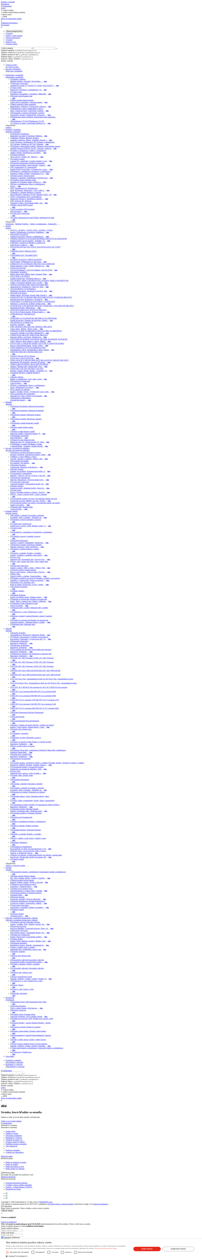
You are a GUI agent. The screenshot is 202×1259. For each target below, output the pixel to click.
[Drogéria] (14, 465)
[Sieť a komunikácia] (18, 197)
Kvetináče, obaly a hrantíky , (21, 517)
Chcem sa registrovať (9, 1222)
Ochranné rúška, (16, 895)
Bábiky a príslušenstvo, (19, 379)
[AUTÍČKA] (15, 276)
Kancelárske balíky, (32, 203)
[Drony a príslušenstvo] (19, 184)
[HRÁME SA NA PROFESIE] (22, 318)
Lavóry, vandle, (38, 585)
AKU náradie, (19, 878)
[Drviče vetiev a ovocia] (19, 851)
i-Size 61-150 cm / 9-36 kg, (28, 476)
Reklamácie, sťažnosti (14, 1138)
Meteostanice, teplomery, (19, 107)
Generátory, (14, 887)
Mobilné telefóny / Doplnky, (21, 81)
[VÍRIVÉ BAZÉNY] (18, 260)
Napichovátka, (35, 576)
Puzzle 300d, (35, 295)
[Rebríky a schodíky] (18, 834)
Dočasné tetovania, (17, 299)
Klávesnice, (19, 190)
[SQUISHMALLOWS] (19, 348)
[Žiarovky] (14, 1010)
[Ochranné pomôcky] (18, 813)
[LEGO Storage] (17, 356)
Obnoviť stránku (7, 1210)
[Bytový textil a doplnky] (20, 1044)
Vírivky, (26, 392)
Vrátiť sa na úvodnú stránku (11, 1121)
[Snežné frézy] (16, 754)
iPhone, (29, 140)
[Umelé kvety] (16, 524)
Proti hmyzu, (33, 1008)
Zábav (40, 346)
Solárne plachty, (16, 241)
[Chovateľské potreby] (19, 767)
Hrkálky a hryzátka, (26, 333)
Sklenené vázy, (16, 559)
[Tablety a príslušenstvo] (19, 151)
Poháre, (27, 371)
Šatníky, (39, 941)
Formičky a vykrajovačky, (20, 580)
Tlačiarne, (41, 148)
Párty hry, (36, 287)
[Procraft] (14, 717)
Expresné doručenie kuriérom (16, 1183)
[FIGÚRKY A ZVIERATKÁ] (22, 302)
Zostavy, (13, 924)
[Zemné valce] (16, 729)
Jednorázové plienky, (33, 455)
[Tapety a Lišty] (16, 989)
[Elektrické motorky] (18, 415)
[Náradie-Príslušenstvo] (19, 901)
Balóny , (33, 371)
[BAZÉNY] (15, 234)
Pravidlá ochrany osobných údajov (61, 1204)
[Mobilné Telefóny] (18, 138)
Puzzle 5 (43, 295)
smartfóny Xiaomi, (39, 140)
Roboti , (24, 329)
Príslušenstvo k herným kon (37, 178)
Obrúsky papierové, (17, 547)
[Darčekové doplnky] (18, 545)
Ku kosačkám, (15, 849)
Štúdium (39, 136)
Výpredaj (9, 33)
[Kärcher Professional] (19, 712)
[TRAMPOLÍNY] (17, 255)
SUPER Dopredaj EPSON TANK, (23, 148)
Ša (42, 484)
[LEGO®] (14, 268)
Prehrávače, (14, 90)
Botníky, (29, 945)
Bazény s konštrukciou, (35, 237)
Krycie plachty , (29, 241)
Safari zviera (41, 304)
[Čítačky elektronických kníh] (21, 218)
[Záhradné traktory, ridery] (20, 796)
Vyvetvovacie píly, (36, 639)
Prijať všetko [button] (147, 1249)
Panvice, (42, 572)
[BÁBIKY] (15, 272)
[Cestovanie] (15, 482)
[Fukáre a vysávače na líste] (21, 742)
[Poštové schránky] (18, 826)
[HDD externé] (16, 205)
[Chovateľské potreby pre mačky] (23, 503)
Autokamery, (15, 907)
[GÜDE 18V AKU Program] (21, 662)
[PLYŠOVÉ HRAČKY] (20, 310)
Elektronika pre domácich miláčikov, (24, 769)
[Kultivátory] (15, 645)
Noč (44, 941)
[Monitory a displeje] (18, 192)
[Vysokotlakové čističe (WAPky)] (23, 805)
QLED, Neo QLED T (45, 86)
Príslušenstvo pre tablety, (32, 153)
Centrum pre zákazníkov (15, 1152)
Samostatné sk (38, 945)
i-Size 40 (41, 476)
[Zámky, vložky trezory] (19, 1040)
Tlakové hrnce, (33, 572)
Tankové (48, 148)
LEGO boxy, (15, 358)
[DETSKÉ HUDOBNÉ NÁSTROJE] (25, 339)
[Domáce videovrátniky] (19, 1031)
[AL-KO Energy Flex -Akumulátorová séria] (27, 683)
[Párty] (13, 574)
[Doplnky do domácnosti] (20, 620)
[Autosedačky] (16, 473)
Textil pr (41, 492)
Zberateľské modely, (18, 400)
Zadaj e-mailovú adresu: (10, 1228)
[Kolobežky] (15, 436)
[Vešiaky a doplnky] (18, 964)
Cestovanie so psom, (18, 501)
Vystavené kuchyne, (33, 928)
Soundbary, (34, 94)
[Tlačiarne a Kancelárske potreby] (23, 146)
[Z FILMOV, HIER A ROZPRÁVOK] (25, 281)
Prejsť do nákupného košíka (11, 19)
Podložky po (37, 517)
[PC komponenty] (17, 167)
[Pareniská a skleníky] (19, 784)
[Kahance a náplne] (18, 549)
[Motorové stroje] (17, 884)
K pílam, (24, 849)
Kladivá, (13, 882)
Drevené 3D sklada (38, 362)
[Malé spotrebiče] (17, 104)
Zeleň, (29, 526)
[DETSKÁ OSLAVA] (19, 369)
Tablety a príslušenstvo (38, 224)
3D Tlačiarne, (15, 144)
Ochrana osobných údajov (15, 1142)
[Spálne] (14, 939)
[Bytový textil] (16, 977)
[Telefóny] (14, 79)
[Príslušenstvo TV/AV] (19, 121)
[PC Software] (16, 201)
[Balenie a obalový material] (21, 616)
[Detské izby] (15, 935)
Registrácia (5, 4)
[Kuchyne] (14, 926)
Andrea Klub (10, 1131)
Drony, (13, 186)
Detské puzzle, (16, 295)
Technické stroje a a (33, 278)
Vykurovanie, (34, 107)
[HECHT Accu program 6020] (22, 692)
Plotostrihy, (24, 639)
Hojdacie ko (37, 337)
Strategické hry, (16, 287)
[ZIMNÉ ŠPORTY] (18, 373)
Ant (41, 203)
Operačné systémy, (17, 203)
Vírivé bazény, (16, 262)
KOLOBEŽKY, (16, 438)
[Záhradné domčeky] (18, 830)
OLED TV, (32, 86)
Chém (42, 727)
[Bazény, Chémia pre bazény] (21, 725)
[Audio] (13, 92)
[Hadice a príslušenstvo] (19, 822)
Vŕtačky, (34, 878)
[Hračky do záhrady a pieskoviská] (23, 855)
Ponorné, (29, 765)
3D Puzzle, (26, 295)
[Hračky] (14, 377)
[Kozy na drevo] (17, 746)
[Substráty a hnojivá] (18, 520)
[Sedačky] (14, 952)
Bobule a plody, (38, 526)
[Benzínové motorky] (18, 419)
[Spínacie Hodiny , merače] (21, 1023)
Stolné (39, 1017)
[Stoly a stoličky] (17, 947)
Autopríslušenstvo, (17, 891)
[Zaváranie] (15, 587)
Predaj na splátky (12, 1164)
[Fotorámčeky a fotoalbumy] (21, 532)
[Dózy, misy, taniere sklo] (20, 562)
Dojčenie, (21, 455)
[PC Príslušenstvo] (17, 188)
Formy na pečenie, (37, 580)
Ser (43, 924)
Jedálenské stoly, (16, 949)
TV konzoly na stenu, (18, 123)
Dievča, (13, 492)
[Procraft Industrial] (18, 721)
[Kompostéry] (16, 759)
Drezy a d (44, 928)
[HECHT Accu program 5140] (22, 704)
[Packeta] (6, 1193)
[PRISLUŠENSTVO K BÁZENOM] (25, 239)
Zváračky (41, 878)
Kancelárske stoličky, (18, 962)
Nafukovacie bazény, (18, 237)
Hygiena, (14, 455)
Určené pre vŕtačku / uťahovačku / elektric (26, 903)
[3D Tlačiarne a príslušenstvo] (22, 142)
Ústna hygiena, (16, 383)
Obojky (43, 501)
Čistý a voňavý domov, (19, 1008)
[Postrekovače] (16, 817)
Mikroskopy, (31, 308)
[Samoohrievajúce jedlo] (19, 1002)
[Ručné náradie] (16, 880)
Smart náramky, (33, 165)
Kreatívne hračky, (17, 488)
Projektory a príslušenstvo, (29, 90)
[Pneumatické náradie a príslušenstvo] (24, 872)
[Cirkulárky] (15, 733)
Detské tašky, (33, 367)
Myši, (12, 190)
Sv (46, 371)
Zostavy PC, (26, 157)
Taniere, (20, 371)
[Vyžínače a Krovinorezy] (20, 637)
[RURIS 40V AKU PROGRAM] (23, 675)
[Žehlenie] (14, 595)
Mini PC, (34, 157)
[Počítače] (14, 155)
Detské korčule (37, 446)
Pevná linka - (37, 81)
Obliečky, (21, 979)
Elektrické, (36, 635)
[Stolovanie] (15, 566)
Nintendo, (14, 178)
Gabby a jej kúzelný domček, (21, 283)
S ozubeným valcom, (25, 853)
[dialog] (101, 1249)
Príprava (43, 107)
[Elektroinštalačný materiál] (21, 1035)
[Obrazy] (14, 985)
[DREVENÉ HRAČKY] (20, 335)
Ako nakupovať (11, 1146)
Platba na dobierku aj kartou (16, 1162)
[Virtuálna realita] (17, 180)
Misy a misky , (30, 568)
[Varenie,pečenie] (17, 570)
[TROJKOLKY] (17, 314)
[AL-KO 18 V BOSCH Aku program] (25, 687)
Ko (43, 933)
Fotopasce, (41, 115)
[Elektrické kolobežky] (19, 411)
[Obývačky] (15, 931)
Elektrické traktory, (31, 434)
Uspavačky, (14, 333)
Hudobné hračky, (30, 488)
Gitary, (13, 341)
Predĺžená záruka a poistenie (16, 1144)
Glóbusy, (13, 367)
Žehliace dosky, (36, 597)
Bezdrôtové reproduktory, (20, 94)
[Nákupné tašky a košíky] (20, 608)
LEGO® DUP (46, 270)
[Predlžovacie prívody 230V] (21, 1019)
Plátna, (21, 174)
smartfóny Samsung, (18, 140)
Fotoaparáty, (15, 115)
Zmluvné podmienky (100, 1204)
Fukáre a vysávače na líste (15, 866)
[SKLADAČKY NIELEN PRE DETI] (25, 360)
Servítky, (13, 371)
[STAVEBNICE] (17, 289)
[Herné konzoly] (17, 176)
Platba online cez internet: (15, 1169)
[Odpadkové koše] (17, 603)
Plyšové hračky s (38, 312)
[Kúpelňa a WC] (17, 582)
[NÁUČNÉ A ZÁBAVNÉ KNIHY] (24, 343)
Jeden (43, 455)
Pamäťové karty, (21, 111)
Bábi (45, 274)
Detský (45, 320)
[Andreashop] (6, 6)
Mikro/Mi (42, 94)
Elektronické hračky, (18, 308)
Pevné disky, (26, 169)
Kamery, (23, 115)
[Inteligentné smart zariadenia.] (22, 117)
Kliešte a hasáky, (23, 882)
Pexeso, (13, 346)
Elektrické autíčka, (17, 434)
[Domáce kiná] (16, 96)
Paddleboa (40, 232)
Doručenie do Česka (13, 1189)
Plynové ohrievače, (33, 899)
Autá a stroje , (15, 329)
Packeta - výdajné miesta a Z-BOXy (19, 1187)
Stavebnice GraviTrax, (35, 291)
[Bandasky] (15, 842)
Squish (46, 350)
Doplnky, (21, 325)
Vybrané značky (12, 44)
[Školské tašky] (16, 507)
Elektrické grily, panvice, (19, 773)
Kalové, (43, 765)
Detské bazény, (34, 727)
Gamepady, (22, 178)
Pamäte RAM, (15, 169)
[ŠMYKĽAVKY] (17, 251)
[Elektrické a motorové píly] (21, 654)
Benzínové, (27, 635)
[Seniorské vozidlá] (18, 423)
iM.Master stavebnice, (18, 291)
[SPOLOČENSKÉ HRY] (20, 285)
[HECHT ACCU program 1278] (23, 700)
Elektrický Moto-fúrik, (18, 752)
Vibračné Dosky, (25, 887)
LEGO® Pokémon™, (18, 270)
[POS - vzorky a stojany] (20, 494)
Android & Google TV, (19, 86)
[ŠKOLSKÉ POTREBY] (20, 364)
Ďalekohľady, (32, 115)
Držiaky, (27, 174)
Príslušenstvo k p (37, 174)
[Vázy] (13, 557)
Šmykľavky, (15, 857)
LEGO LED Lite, (27, 358)
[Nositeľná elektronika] (19, 163)
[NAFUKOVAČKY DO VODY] (23, 247)
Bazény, (13, 232)
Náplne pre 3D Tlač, (29, 144)
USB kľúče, (33, 111)
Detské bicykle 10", (17, 442)
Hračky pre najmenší (34, 396)
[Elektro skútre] (16, 427)
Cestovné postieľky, (17, 484)
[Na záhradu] (15, 390)
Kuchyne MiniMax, (17, 928)
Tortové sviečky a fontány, (20, 576)
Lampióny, (41, 371)
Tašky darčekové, (32, 547)
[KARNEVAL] (16, 322)
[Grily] (13, 771)
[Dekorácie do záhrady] (19, 792)
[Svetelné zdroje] (17, 1014)
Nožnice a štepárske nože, (20, 811)
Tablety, (13, 153)
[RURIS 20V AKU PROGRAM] (23, 671)
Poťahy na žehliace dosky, (20, 597)
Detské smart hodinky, (18, 165)
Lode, (35, 329)
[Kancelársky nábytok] (19, 960)
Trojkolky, (27, 446)
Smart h (42, 165)
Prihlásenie (5, 23)
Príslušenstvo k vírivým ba (31, 262)
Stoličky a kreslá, (35, 924)
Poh (43, 568)
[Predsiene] (15, 943)
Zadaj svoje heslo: (7, 1233)
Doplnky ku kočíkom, (18, 471)
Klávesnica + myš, (31, 190)
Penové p (40, 488)
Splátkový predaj (12, 1133)
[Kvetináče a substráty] (19, 515)
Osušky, (28, 979)
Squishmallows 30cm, (35, 350)
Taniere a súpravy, (17, 568)
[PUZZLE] (15, 293)
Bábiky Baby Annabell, (34, 274)
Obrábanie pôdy (36, 811)
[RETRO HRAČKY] (19, 352)
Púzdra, (20, 153)
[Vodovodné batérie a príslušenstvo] (24, 1048)
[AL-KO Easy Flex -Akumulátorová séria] (26, 679)
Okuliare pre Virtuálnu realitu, (21, 182)
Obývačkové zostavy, (18, 933)
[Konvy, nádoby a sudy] (19, 838)
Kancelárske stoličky (34, 937)
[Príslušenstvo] (16, 847)
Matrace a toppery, (29, 941)
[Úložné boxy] (16, 1052)
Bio (41, 459)
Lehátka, (20, 924)
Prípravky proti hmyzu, (29, 467)
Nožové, (13, 853)
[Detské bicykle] (17, 440)
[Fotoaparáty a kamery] (19, 113)
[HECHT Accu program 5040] (22, 696)
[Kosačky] (14, 633)
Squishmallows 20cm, (18, 350)
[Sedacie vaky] (16, 972)
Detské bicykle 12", (32, 442)
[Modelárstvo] (16, 398)
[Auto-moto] (15, 905)
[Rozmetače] (15, 780)
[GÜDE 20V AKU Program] (21, 666)
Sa (40, 90)
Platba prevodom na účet (15, 1167)
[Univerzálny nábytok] (19, 968)
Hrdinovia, (14, 304)
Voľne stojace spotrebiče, (19, 102)
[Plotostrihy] (15, 641)
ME (45, 291)
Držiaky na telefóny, (36, 907)
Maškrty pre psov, (33, 501)
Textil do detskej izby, (35, 480)
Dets (42, 287)
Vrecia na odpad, (16, 606)
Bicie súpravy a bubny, (31, 341)
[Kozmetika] (15, 461)
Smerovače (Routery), (18, 199)
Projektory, (14, 174)
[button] (67, 1256)
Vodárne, (36, 765)
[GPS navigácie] (17, 209)
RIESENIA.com (46, 1202)
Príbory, (39, 568)
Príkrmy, (36, 459)
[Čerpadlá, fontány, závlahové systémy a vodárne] (29, 763)
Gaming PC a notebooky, (19, 161)
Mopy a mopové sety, (24, 601)
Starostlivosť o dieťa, (18, 396)
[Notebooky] (15, 134)
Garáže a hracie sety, (18, 278)
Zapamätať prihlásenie (11, 1237)
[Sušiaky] (14, 591)
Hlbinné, (22, 765)
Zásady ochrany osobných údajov (106, 1248)
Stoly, (26, 924)
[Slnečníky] (15, 993)
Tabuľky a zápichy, (17, 543)
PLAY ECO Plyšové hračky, (21, 312)
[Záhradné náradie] (17, 809)
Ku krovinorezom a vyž (37, 849)
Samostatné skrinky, (34, 933)
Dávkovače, (27, 585)
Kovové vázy (40, 559)
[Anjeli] (13, 528)
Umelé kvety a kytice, (18, 526)
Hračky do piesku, (37, 857)
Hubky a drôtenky (39, 601)
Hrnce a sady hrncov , (18, 572)
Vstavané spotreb (36, 102)
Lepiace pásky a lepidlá (33, 891)
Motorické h (39, 333)
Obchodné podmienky (14, 1136)
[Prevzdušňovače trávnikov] (21, 650)
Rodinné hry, (27, 287)
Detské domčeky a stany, (19, 266)
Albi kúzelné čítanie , (24, 346)
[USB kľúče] (15, 213)
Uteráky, (35, 979)
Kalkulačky (52, 224)
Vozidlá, (20, 392)
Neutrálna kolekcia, (23, 492)
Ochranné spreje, (16, 916)
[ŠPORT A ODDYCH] (19, 243)
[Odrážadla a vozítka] (18, 444)
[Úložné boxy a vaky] (19, 612)
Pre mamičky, (15, 463)
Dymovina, (14, 899)
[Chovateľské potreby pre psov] (22, 499)
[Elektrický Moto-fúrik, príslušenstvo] (24, 750)
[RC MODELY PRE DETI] (21, 327)
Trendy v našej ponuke (14, 36)
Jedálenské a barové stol (32, 949)
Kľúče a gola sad (36, 882)
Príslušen (40, 144)
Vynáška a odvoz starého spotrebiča (19, 1185)
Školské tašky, (22, 367)
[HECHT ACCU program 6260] (23, 708)
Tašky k (41, 190)
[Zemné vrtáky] (16, 775)
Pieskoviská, (25, 857)
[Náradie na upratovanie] (20, 599)
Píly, (12, 878)
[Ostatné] (14, 859)
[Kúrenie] (14, 897)
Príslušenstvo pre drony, (25, 387)
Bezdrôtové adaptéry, (35, 199)
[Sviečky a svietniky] (18, 553)
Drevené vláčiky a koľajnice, (21, 337)
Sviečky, (13, 555)
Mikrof (43, 341)
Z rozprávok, (24, 304)
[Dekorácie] (15, 541)
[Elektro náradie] (17, 876)
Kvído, (35, 346)
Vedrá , (13, 601)
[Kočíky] (14, 469)
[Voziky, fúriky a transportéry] (22, 801)
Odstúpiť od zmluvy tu (14, 1140)
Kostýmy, (14, 325)
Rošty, (19, 941)
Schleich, (32, 304)
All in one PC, (15, 157)
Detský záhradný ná (36, 266)
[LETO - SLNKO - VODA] (21, 230)
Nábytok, (14, 480)
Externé (41, 111)
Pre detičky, (25, 463)
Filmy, (12, 111)
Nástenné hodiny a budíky (35, 622)
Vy (44, 241)
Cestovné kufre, (16, 509)
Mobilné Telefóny (22, 224)
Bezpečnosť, (22, 480)
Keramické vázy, (28, 559)
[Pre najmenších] (17, 394)
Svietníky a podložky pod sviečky (30, 555)
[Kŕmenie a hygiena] (18, 452)
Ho (45, 857)
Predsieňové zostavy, (18, 945)
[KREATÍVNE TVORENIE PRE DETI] (26, 297)
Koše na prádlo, (16, 585)
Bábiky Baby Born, (17, 274)
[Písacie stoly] (16, 956)
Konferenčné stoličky (34, 962)
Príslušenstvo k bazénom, (26, 232)
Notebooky (10, 224)
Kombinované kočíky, (35, 471)
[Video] (13, 88)
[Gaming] (14, 159)
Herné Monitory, (16, 195)
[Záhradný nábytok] (18, 922)
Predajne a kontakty (13, 1150)
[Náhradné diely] (17, 624)
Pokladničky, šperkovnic (34, 543)
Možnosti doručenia (8, 1177)
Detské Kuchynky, (17, 320)
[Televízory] (15, 83)
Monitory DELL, (43, 195)
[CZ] (6, 1196)
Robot (42, 635)
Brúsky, (28, 878)
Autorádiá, (24, 907)
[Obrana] (14, 914)
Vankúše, (14, 979)
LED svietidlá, (31, 1017)
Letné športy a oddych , (19, 245)
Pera (40, 367)
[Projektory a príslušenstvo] (21, 172)
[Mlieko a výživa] (17, 457)
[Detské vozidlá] (17, 432)
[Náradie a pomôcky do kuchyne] (23, 578)
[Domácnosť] (15, 381)
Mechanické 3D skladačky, (20, 362)
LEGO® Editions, (34, 270)
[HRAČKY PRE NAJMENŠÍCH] (23, 331)
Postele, (13, 937)
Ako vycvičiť (37, 283)
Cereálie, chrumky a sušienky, (21, 459)
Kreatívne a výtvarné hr (34, 299)
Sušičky (9, 127)
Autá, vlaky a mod (35, 379)
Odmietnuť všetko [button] (178, 1249)
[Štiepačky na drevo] (18, 738)
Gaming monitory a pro (38, 161)
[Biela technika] (16, 100)
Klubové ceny (11, 42)
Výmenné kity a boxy (39, 169)
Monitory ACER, (29, 195)
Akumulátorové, (16, 635)
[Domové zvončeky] (18, 1027)
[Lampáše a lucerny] (18, 536)
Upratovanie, (15, 467)
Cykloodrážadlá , (16, 446)
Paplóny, (41, 979)
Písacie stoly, (21, 937)
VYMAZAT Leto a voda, (39, 392)
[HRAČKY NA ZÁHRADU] (22, 264)
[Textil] (13, 490)
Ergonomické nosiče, (33, 484)
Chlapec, (34, 492)
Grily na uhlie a (35, 773)
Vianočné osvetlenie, (18, 1017)
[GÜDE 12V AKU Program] (21, 658)
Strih (40, 769)
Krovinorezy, (15, 639)
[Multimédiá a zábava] (19, 109)
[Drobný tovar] (16, 889)
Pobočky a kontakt (8, 2)
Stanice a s (37, 182)
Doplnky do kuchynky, (33, 320)
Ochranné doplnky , (17, 622)
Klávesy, (19, 341)
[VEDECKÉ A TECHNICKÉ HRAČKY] (26, 306)
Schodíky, (39, 241)
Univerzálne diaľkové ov (36, 123)
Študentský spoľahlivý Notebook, (23, 136)
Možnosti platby (7, 1156)
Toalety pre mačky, (17, 505)
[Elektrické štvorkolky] (19, 406)
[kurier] (6, 1198)
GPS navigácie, (16, 211)
